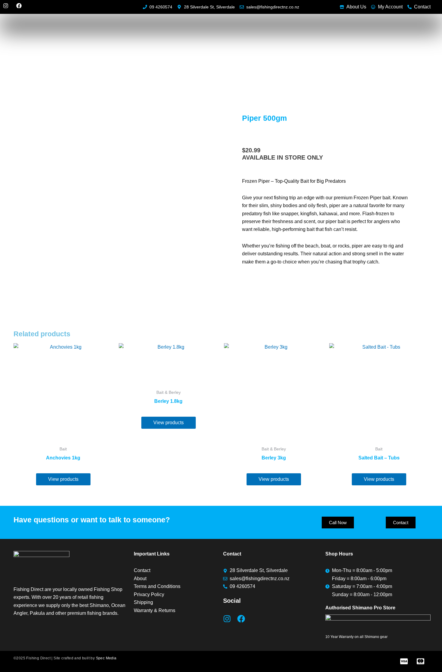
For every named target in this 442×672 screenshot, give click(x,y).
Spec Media (106, 658)
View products (63, 479)
